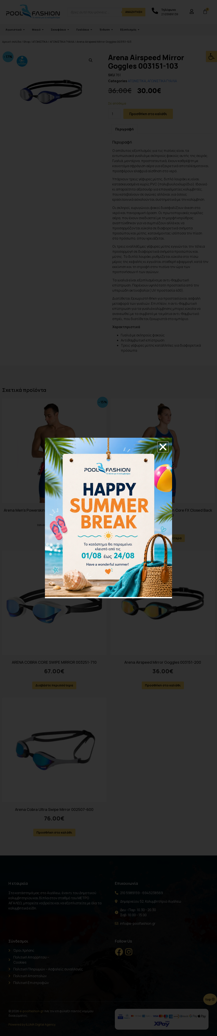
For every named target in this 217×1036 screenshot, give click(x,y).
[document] (108, 518)
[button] (163, 447)
